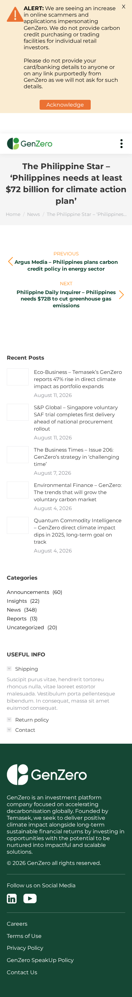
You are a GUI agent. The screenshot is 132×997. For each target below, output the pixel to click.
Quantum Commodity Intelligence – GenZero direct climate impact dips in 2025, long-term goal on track (78, 531)
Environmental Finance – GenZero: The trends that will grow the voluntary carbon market (78, 492)
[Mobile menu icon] (121, 143)
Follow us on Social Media (41, 885)
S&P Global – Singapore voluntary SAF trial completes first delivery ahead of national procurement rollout (76, 418)
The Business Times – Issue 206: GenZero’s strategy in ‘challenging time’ (76, 457)
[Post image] (18, 376)
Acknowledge (65, 105)
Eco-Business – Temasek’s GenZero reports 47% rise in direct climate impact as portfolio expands (78, 379)
